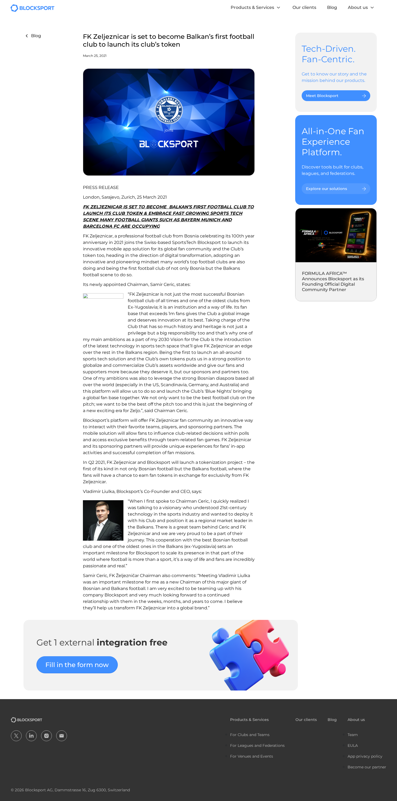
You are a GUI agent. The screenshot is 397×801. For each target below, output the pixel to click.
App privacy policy (365, 756)
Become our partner (367, 767)
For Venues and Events (251, 756)
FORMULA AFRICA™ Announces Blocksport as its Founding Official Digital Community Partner (333, 281)
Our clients (304, 7)
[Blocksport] (32, 7)
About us (358, 7)
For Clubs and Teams (250, 734)
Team (353, 734)
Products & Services (252, 7)
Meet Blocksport (322, 95)
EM (61, 735)
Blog (332, 7)
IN (31, 735)
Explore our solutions (326, 188)
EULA (353, 745)
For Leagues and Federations (257, 745)
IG (46, 735)
